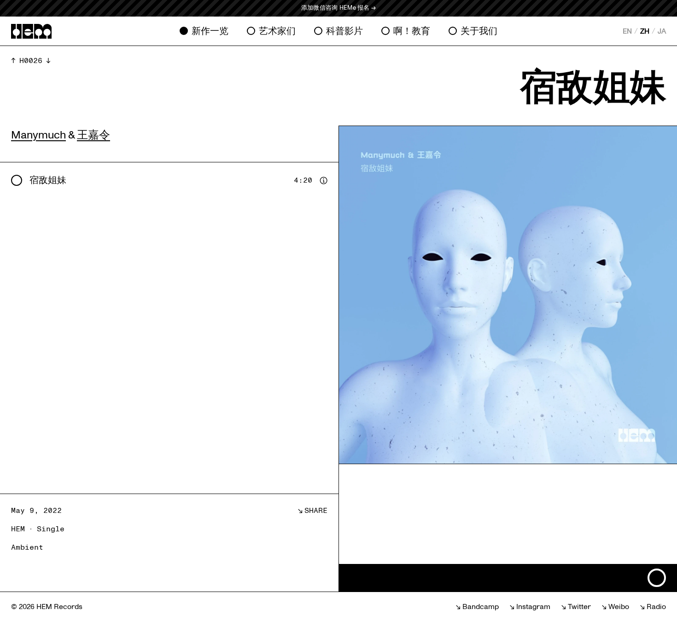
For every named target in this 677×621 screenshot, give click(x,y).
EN (627, 31)
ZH (644, 31)
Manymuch (38, 135)
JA (662, 31)
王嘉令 (93, 135)
